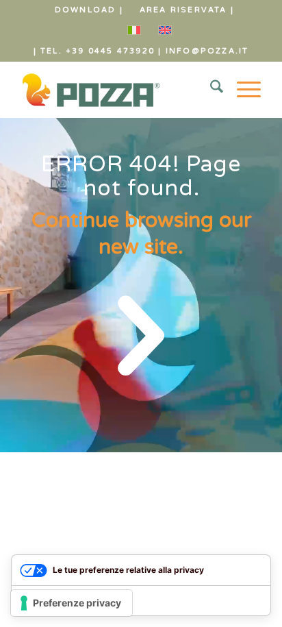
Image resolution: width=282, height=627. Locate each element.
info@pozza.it (207, 51)
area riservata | (187, 9)
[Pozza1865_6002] (117, 89)
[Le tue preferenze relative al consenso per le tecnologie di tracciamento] (71, 603)
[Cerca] (209, 89)
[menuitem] (89, 10)
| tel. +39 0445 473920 (94, 51)
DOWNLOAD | (89, 9)
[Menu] (242, 89)
